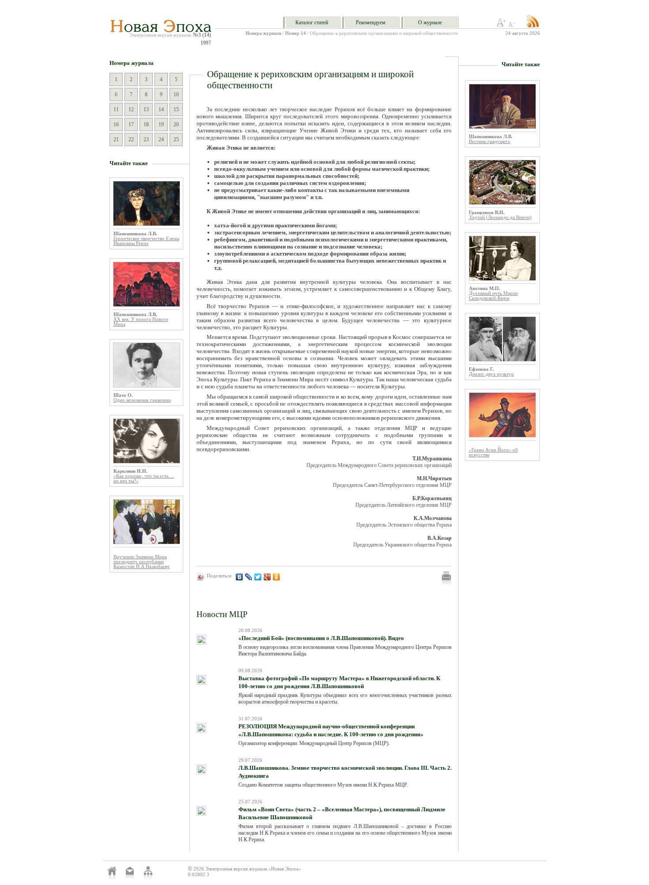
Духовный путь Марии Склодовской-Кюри (493, 296)
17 (131, 124)
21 (116, 139)
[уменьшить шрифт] (513, 25)
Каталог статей (311, 22)
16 (116, 124)
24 (161, 139)
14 (161, 109)
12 (131, 109)
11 (116, 109)
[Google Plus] (267, 577)
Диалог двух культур (491, 374)
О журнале (430, 22)
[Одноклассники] (276, 577)
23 (146, 139)
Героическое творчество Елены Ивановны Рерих (146, 241)
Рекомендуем (370, 22)
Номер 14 (295, 33)
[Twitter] (258, 577)
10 (176, 94)
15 (176, 109)
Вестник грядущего (489, 141)
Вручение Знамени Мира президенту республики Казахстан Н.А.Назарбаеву (141, 561)
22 (131, 139)
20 (176, 124)
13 (146, 109)
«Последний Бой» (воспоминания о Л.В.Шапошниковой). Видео (321, 638)
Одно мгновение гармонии (142, 400)
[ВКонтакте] (239, 577)
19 (161, 124)
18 (146, 124)
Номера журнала (263, 33)
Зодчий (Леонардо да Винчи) (500, 217)
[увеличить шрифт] (501, 25)
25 (176, 139)
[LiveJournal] (248, 577)
